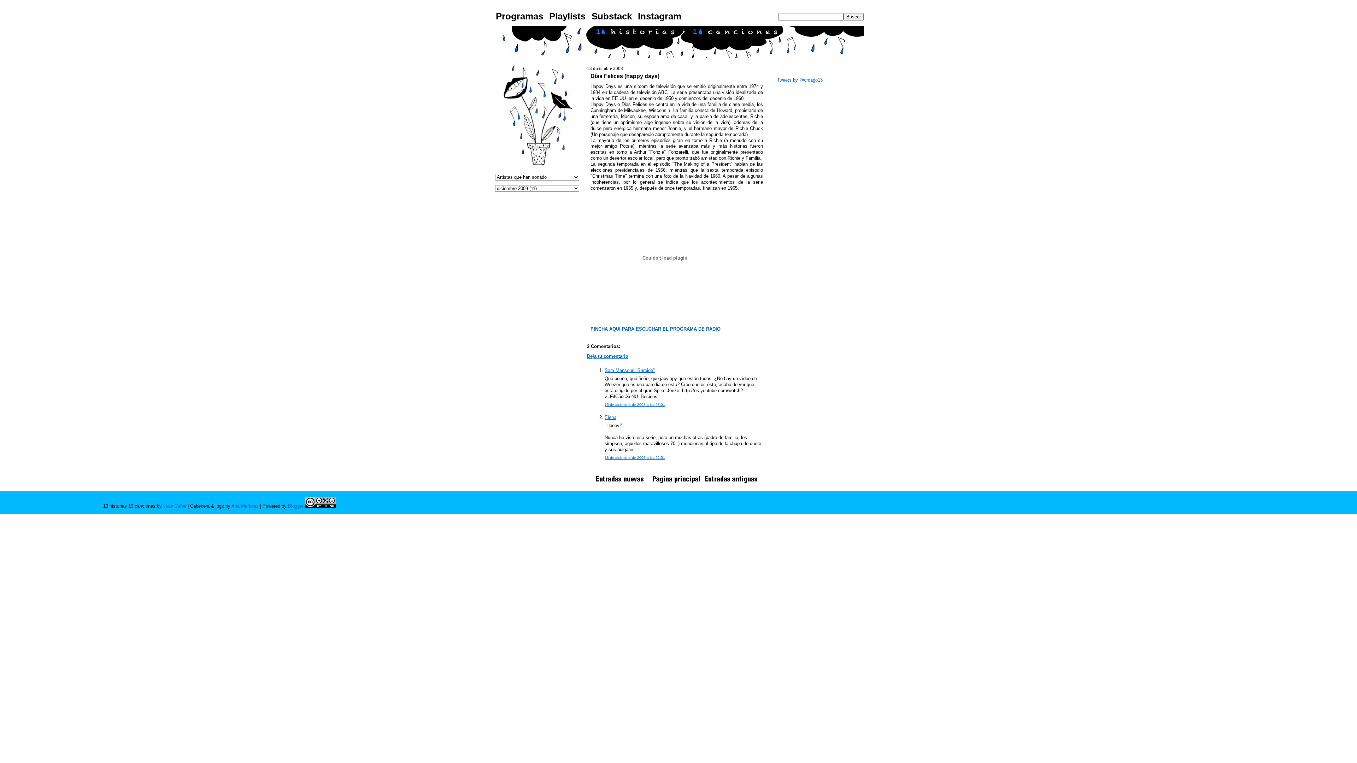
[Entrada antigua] (731, 482)
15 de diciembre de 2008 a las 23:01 (635, 405)
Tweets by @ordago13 (800, 80)
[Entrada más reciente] (622, 482)
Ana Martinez (245, 506)
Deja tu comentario (607, 356)
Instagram (659, 16)
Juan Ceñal (174, 506)
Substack (612, 16)
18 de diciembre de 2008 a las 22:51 (635, 458)
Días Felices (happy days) (625, 76)
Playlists (567, 16)
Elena (610, 417)
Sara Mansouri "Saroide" (630, 370)
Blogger (296, 506)
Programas (519, 16)
